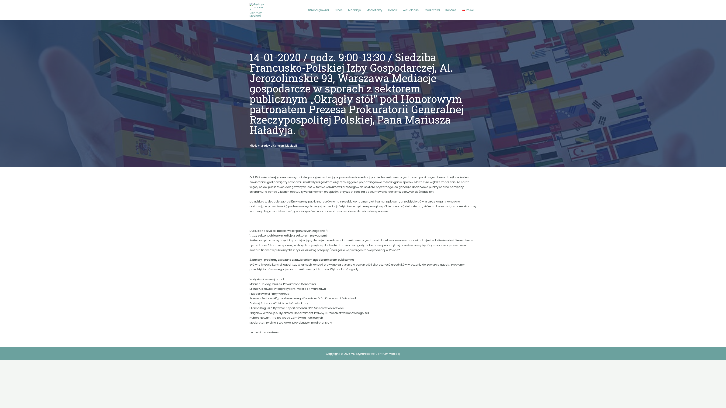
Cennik (392, 10)
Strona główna (318, 10)
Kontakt (451, 10)
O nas (338, 10)
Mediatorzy (374, 10)
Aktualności (411, 10)
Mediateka (432, 10)
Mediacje (354, 10)
